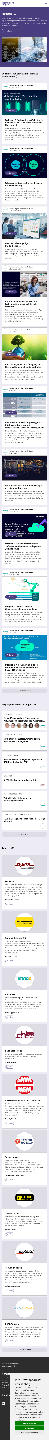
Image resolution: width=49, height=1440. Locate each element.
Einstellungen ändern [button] (29, 1432)
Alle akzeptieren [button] (29, 1423)
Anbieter (5, 1380)
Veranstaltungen (8, 1385)
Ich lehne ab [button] (29, 1428)
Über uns (5, 1387)
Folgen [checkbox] (11, 904)
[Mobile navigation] (46, 3)
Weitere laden (25, 691)
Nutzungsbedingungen (10, 1363)
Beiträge (5, 1382)
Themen (5, 1377)
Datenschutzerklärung (10, 1366)
